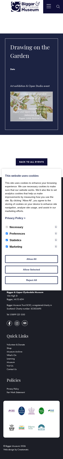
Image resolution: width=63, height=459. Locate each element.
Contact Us (12, 369)
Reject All (31, 280)
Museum (11, 362)
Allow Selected (31, 269)
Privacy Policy (13, 388)
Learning (11, 358)
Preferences (17, 233)
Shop (9, 348)
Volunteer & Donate (16, 344)
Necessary (16, 227)
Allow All (31, 259)
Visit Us (10, 365)
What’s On (11, 355)
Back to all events (31, 161)
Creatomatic (23, 449)
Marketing (16, 246)
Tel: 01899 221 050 (16, 314)
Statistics (15, 240)
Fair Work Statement (16, 392)
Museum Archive (14, 351)
